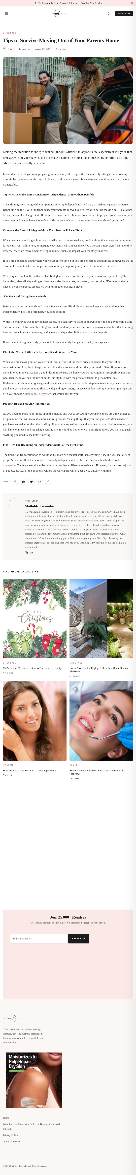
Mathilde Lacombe (21, 49)
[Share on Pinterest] (23, 482)
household (108, 306)
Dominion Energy (35, 393)
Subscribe (124, 13)
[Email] (31, 552)
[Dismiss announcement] (132, 3)
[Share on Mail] (40, 482)
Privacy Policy (10, 1135)
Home (6, 1117)
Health (8, 765)
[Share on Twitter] (31, 482)
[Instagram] (26, 552)
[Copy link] (48, 482)
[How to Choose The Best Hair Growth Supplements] (35, 721)
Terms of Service (11, 1141)
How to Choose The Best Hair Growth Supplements (30, 770)
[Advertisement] (68, 809)
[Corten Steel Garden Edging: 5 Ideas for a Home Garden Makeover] (101, 618)
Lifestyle (9, 33)
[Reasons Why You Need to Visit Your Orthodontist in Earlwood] (101, 721)
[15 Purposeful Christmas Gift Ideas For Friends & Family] (35, 618)
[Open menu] (6, 13)
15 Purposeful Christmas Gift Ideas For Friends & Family (32, 668)
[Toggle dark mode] (109, 13)
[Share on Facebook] (15, 482)
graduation (9, 465)
